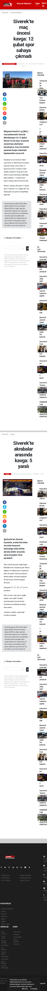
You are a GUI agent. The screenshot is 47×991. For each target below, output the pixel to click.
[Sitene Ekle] (30, 867)
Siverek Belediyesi (16, 12)
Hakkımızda (5, 875)
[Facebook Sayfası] (2, 867)
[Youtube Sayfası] (14, 867)
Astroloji (16, 944)
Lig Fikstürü (4, 949)
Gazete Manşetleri (5, 967)
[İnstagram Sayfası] (10, 867)
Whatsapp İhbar (25, 878)
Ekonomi (4, 916)
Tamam (34, 989)
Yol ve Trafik (3, 937)
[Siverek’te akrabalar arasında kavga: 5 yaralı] (17, 487)
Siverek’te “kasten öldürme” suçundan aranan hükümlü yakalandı (43, 390)
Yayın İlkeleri (5, 878)
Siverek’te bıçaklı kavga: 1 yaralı (43, 199)
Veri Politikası (5, 880)
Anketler (16, 934)
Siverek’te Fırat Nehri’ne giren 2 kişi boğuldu (43, 349)
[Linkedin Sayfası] (18, 867)
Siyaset (3, 914)
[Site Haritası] (26, 867)
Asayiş (12, 434)
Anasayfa (5, 12)
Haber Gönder (25, 880)
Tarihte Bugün (3, 953)
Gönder (28, 248)
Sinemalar (4, 956)
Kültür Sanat (5, 924)
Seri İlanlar (5, 959)
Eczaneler (4, 945)
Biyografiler (17, 937)
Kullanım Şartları (25, 875)
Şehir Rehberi (4, 962)
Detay (25, 989)
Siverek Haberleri (24, 3)
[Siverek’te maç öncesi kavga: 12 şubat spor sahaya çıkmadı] (17, 79)
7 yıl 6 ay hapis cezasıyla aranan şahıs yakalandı (43, 139)
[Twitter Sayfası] (6, 867)
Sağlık (3, 921)
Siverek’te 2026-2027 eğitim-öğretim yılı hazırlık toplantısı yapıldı (43, 286)
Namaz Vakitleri (4, 942)
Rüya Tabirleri (16, 940)
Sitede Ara (17, 932)
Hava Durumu (4, 933)
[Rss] (22, 867)
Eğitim (3, 919)
